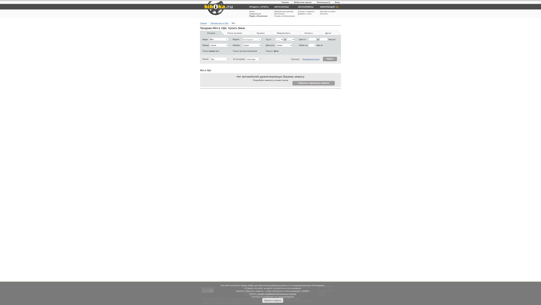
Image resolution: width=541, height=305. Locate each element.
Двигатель (270, 45)
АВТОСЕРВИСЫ (305, 6)
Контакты (324, 13)
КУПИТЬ (264, 6)
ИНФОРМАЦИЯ (327, 6)
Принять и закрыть (272, 300)
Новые (252, 11)
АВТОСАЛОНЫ (281, 6)
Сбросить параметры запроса (313, 83)
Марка (205, 39)
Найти (330, 59)
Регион (205, 59)
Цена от (302, 39)
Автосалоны (279, 13)
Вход (337, 2)
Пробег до (303, 45)
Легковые (211, 33)
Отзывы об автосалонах (284, 16)
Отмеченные (322, 2)
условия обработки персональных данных (276, 293)
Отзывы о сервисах (306, 11)
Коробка (236, 45)
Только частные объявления (245, 51)
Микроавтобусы (283, 33)
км (320, 45)
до (285, 39)
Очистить (295, 58)
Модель (236, 39)
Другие (328, 33)
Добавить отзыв (304, 13)
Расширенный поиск (311, 59)
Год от (268, 39)
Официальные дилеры (283, 11)
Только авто (210, 51)
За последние (239, 59)
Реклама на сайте (327, 11)
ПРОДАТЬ (254, 6)
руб (331, 39)
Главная (285, 2)
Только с (272, 51)
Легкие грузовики (234, 33)
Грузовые (261, 33)
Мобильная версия (302, 2)
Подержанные (255, 13)
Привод (205, 45)
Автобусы (308, 33)
